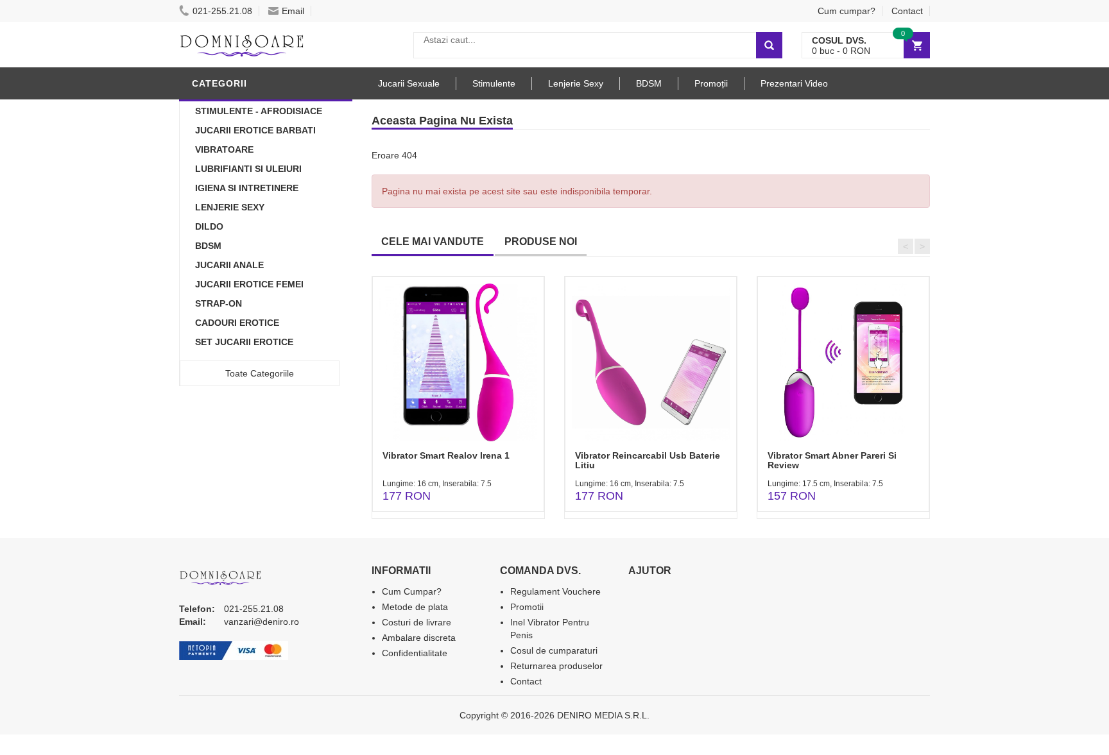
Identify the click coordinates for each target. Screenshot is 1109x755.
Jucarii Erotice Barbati (255, 130)
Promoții (711, 83)
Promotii (527, 607)
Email (293, 11)
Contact (907, 11)
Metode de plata (415, 607)
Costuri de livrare (416, 622)
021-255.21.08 (222, 11)
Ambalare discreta (419, 637)
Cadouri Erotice (237, 323)
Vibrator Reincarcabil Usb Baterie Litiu (647, 460)
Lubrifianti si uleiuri (248, 169)
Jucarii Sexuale (409, 83)
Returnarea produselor (556, 666)
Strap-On (218, 303)
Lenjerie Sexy (229, 207)
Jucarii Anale (229, 265)
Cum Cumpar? (412, 591)
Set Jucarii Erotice (244, 342)
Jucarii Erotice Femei (249, 284)
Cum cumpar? (846, 11)
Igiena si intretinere (246, 188)
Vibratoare (224, 149)
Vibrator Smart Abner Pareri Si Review (832, 460)
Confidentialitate (414, 653)
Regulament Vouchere (555, 591)
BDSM (208, 246)
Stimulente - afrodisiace (258, 111)
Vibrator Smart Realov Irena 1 (446, 455)
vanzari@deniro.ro (261, 621)
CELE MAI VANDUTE (432, 241)
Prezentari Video (794, 83)
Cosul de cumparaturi (553, 650)
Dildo (209, 226)
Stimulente (493, 83)
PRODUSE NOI (540, 241)
